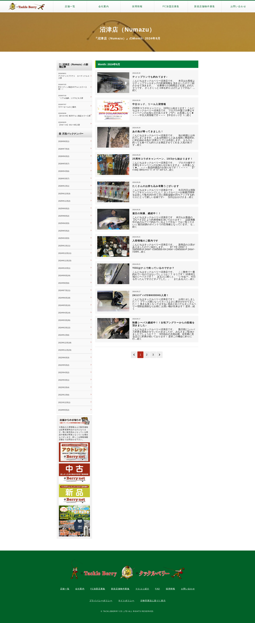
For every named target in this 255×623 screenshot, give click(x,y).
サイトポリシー (126, 600)
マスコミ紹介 (142, 589)
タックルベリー (26, 6)
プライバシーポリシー (100, 600)
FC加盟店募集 (171, 6)
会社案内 (103, 6)
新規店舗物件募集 (204, 6)
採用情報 (137, 6)
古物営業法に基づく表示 (153, 600)
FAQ (157, 589)
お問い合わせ (238, 6)
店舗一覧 (70, 6)
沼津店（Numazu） (127, 29)
